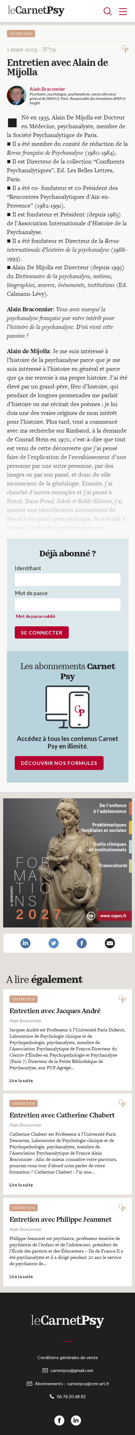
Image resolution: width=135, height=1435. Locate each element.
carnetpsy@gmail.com (72, 1370)
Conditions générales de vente (67, 1357)
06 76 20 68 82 (71, 1396)
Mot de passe (31, 592)
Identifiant (28, 568)
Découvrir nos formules (59, 763)
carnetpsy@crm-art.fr (88, 1383)
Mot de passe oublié (35, 616)
